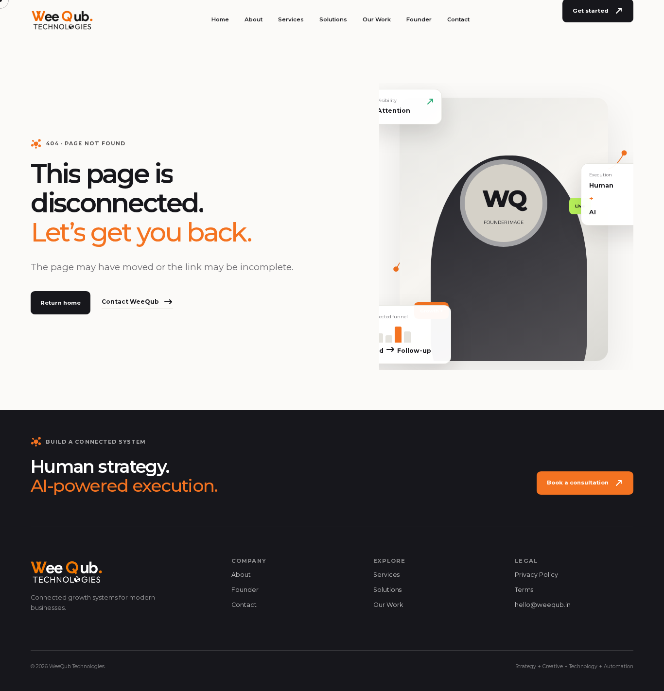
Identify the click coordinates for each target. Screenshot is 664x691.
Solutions (333, 19)
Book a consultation (578, 482)
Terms (524, 589)
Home (220, 19)
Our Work (377, 19)
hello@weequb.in (543, 604)
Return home (60, 302)
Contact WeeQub (130, 301)
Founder (419, 19)
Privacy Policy (536, 574)
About (253, 19)
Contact (458, 19)
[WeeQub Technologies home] (63, 19)
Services (291, 19)
